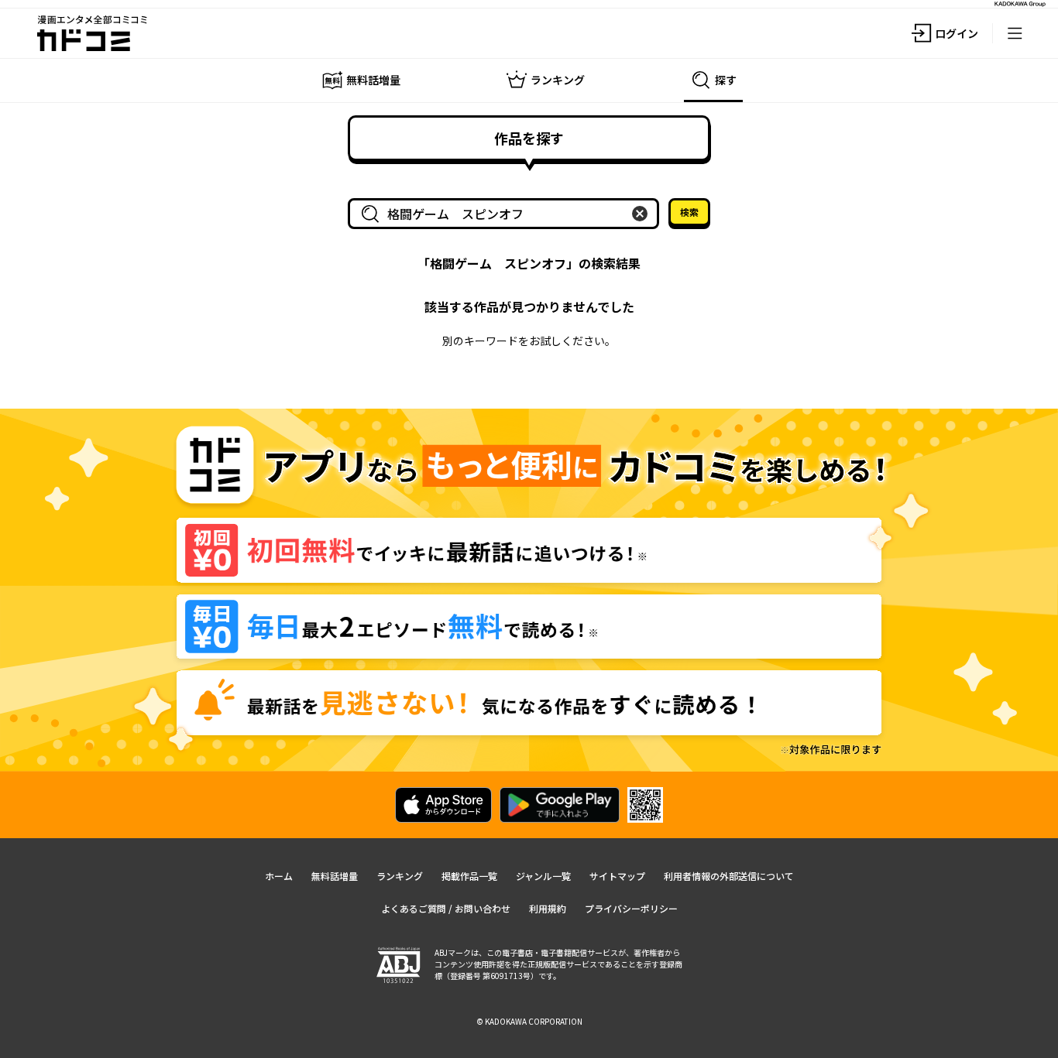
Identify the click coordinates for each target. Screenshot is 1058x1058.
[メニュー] (1014, 33)
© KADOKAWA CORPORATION (529, 1021)
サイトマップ (617, 875)
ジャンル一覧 (543, 875)
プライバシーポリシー (631, 908)
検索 (689, 211)
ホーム (279, 875)
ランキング (399, 875)
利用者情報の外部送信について (729, 875)
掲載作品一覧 (469, 875)
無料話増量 (334, 875)
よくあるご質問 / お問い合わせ (445, 908)
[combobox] (506, 213)
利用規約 (547, 908)
